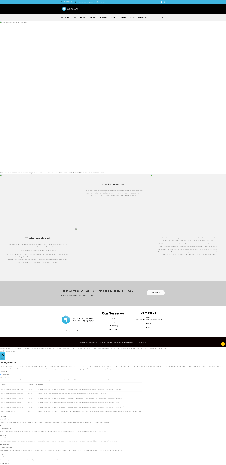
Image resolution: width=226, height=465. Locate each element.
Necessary (5, 374)
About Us (64, 17)
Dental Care (113, 329)
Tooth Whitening (113, 326)
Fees (73, 17)
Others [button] (2, 454)
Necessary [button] (3, 372)
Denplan (112, 17)
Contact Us (142, 17)
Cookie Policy (65, 331)
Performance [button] (4, 426)
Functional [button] (3, 416)
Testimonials (122, 17)
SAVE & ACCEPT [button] (4, 464)
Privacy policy (75, 331)
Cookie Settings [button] (5, 351)
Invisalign (103, 17)
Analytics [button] (3, 435)
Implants (93, 17)
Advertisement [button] (4, 445)
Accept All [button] (13, 351)
